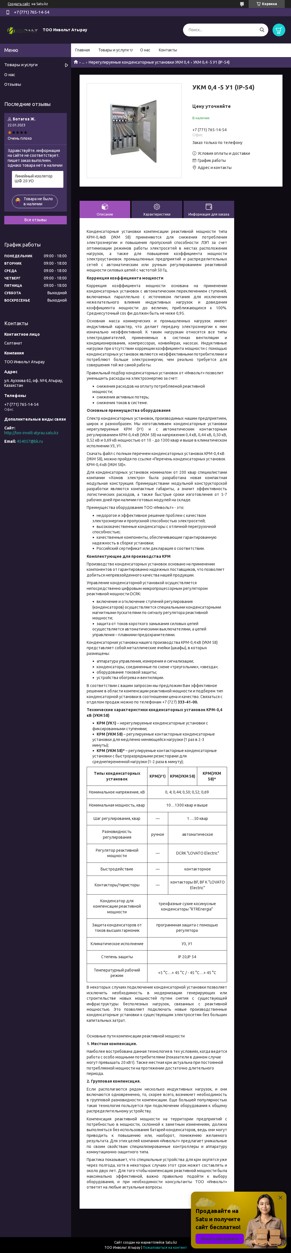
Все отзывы (35, 220)
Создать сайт (19, 4)
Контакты (168, 50)
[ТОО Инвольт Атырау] (23, 29)
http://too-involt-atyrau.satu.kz (31, 433)
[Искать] (261, 30)
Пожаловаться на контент (165, 1247)
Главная (82, 50)
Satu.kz (171, 1242)
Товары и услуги (113, 50)
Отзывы (12, 84)
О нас (145, 50)
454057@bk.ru (30, 441)
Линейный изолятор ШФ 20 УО (34, 178)
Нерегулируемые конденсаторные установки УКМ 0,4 (139, 62)
